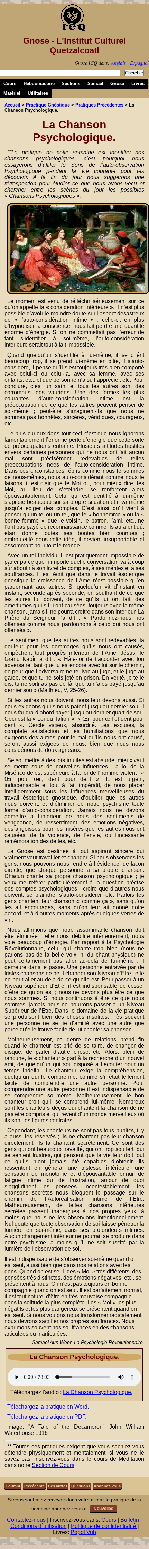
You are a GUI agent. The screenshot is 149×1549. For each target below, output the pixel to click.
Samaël (95, 83)
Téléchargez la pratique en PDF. (46, 1417)
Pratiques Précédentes (99, 105)
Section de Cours (53, 1465)
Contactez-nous (26, 1520)
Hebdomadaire (39, 83)
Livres (138, 83)
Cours (9, 83)
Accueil (12, 105)
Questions (80, 1486)
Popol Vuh (83, 1532)
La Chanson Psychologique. (97, 1392)
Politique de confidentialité (104, 1526)
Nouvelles (103, 1508)
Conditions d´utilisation (38, 1526)
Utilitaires (38, 93)
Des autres (57, 1486)
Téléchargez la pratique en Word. (48, 1407)
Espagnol (139, 62)
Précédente (34, 1486)
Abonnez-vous (107, 1486)
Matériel (11, 93)
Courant (13, 1486)
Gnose (117, 83)
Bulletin (129, 1520)
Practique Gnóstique (48, 105)
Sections (71, 83)
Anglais (118, 62)
